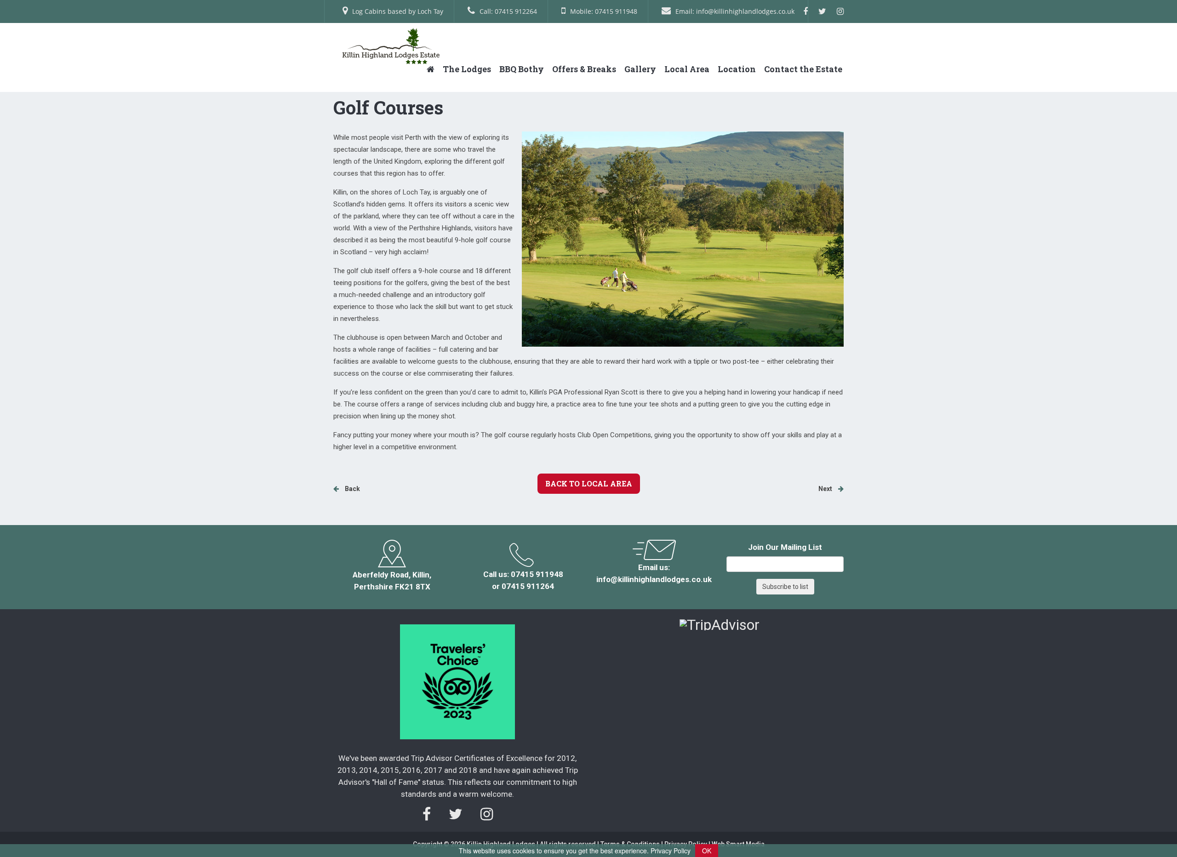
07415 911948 (537, 574)
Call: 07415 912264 (508, 11)
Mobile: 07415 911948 (603, 11)
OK (706, 850)
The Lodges (467, 68)
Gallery (640, 68)
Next (826, 488)
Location (737, 68)
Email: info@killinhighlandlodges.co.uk (734, 11)
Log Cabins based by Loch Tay (397, 11)
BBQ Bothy (521, 68)
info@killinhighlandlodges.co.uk (654, 579)
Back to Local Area (588, 483)
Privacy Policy (671, 850)
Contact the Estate (803, 68)
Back (351, 488)
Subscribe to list (785, 586)
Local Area (686, 68)
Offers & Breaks (584, 68)
